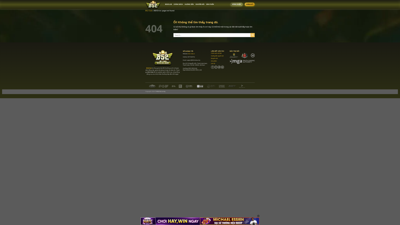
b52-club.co (191, 54)
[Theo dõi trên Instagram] (215, 67)
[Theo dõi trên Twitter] (219, 67)
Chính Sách (178, 4)
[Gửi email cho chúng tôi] (222, 67)
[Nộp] (253, 35)
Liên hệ (213, 63)
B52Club (149, 68)
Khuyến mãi (200, 4)
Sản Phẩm (210, 4)
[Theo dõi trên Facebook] (212, 67)
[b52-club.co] (153, 4)
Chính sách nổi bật (216, 53)
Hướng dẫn (189, 4)
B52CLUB (168, 4)
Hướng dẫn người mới (217, 56)
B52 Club (148, 10)
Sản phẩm (214, 61)
